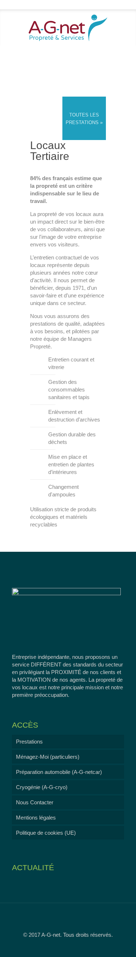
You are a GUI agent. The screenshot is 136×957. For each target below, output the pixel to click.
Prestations (29, 741)
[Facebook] (63, 4)
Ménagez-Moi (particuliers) (47, 757)
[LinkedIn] (73, 4)
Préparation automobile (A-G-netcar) (59, 772)
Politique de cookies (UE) (46, 833)
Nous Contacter (34, 802)
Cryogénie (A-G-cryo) (41, 787)
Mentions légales (36, 817)
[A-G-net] (68, 27)
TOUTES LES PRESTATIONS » (84, 118)
